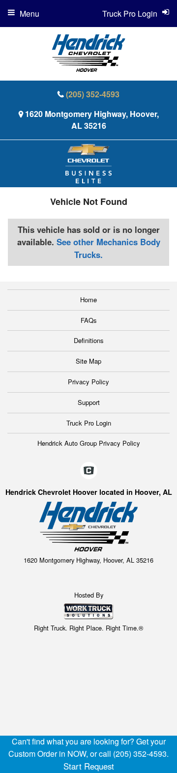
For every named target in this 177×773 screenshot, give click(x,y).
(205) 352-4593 (92, 94)
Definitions (89, 340)
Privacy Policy (88, 381)
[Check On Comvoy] (88, 471)
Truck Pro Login (88, 423)
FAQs (89, 320)
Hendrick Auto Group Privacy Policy (88, 443)
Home (88, 299)
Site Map (88, 361)
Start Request (88, 766)
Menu (29, 13)
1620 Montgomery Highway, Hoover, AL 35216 (92, 119)
